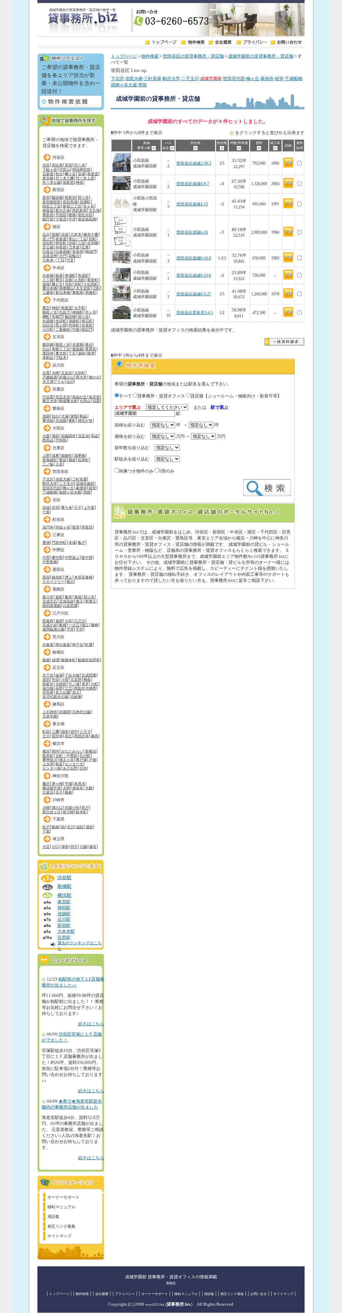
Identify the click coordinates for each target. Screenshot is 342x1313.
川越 (83, 847)
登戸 (85, 808)
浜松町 (47, 243)
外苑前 (60, 247)
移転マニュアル (61, 1207)
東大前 (60, 353)
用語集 (53, 1216)
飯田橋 (57, 197)
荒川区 (58, 636)
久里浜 (47, 792)
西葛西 (47, 621)
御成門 (90, 251)
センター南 (51, 768)
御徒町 (66, 455)
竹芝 (70, 260)
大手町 (79, 308)
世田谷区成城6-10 (192, 232)
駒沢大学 (171, 78)
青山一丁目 (77, 239)
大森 (46, 436)
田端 (46, 507)
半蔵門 (57, 316)
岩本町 (87, 325)
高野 (59, 688)
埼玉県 (58, 839)
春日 (89, 344)
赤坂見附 (49, 256)
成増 (55, 660)
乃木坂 (73, 247)
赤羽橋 (92, 243)
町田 (46, 732)
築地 (46, 284)
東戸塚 (81, 760)
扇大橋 (47, 688)
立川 (46, 736)
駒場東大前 (68, 401)
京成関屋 (88, 675)
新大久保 (62, 210)
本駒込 (47, 357)
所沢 (74, 847)
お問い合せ (258, 1294)
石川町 (85, 756)
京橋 (68, 280)
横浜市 (58, 743)
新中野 (87, 557)
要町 (72, 420)
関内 (55, 751)
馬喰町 (90, 292)
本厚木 (79, 784)
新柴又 (90, 601)
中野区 (58, 549)
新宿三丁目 (72, 206)
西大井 (81, 377)
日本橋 (47, 275)
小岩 (68, 621)
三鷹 (55, 732)
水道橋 (47, 321)
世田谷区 (60, 471)
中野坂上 (72, 557)
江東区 (58, 534)
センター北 (74, 764)
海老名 (77, 788)
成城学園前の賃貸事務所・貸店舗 (260, 56)
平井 (70, 629)
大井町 (79, 373)
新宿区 (58, 189)
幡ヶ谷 (70, 174)
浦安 (89, 827)
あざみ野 (70, 768)
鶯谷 (62, 460)
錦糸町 (57, 577)
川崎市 (58, 800)
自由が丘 (79, 397)
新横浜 (90, 751)
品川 (46, 234)
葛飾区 (58, 589)
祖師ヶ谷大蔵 (124, 85)
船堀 (62, 625)
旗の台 (94, 377)
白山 (46, 349)
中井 (72, 219)
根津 (91, 353)
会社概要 (102, 1294)
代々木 (79, 165)
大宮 (46, 847)
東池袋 (47, 420)
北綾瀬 (75, 697)
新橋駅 (64, 886)
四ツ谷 (83, 197)
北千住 (47, 675)
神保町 (77, 312)
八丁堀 (47, 280)
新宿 (46, 197)
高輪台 (73, 256)
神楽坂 (47, 210)
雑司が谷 (85, 420)
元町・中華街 (66, 756)
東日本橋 (49, 288)
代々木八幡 (64, 178)
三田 (81, 243)
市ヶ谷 (88, 206)
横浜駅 (64, 895)
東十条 (66, 507)
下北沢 (117, 78)
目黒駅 (63, 937)
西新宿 (70, 197)
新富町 (92, 280)
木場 (72, 542)
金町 (59, 597)
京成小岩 (49, 625)
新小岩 (47, 597)
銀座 (59, 275)
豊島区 (58, 408)
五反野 (75, 680)
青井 (85, 684)
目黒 (46, 373)
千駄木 (60, 357)
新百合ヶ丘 (51, 812)
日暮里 (47, 644)
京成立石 (49, 601)
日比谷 (47, 325)
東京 (59, 280)
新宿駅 (63, 925)
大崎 (55, 373)
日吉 (83, 768)
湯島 (81, 353)
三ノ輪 (47, 464)
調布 (64, 732)
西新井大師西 (85, 688)
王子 (77, 507)
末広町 (87, 321)
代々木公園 (51, 182)
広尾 (85, 247)
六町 (94, 684)
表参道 (92, 174)
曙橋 (72, 215)
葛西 (59, 621)
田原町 (83, 460)
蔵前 (72, 460)
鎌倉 (68, 792)
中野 (46, 557)
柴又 (79, 601)
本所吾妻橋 (83, 577)
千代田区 (60, 300)
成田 (79, 827)
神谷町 (60, 243)
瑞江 (85, 625)
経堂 (279, 78)
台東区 (58, 447)
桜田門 (87, 329)
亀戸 (81, 542)
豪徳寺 (267, 78)
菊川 (70, 581)
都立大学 (49, 401)
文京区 (58, 336)
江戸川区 (60, 613)
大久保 (94, 210)
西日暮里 (62, 644)
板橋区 (58, 652)
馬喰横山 (66, 288)
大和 (66, 788)
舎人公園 (62, 692)
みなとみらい (72, 751)
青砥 (77, 597)
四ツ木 (89, 597)
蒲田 (55, 436)
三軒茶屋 (152, 78)
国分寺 (57, 736)
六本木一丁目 (53, 260)
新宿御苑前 (51, 202)
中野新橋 (49, 562)
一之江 (73, 625)
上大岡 (47, 764)
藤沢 (46, 784)
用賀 (142, 85)
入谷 (59, 464)
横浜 (46, 751)
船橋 (55, 827)
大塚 (64, 416)
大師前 (60, 684)
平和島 (60, 440)
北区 (56, 499)
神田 (55, 308)
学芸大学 (62, 397)
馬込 (94, 436)
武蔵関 (64, 712)
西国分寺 (81, 736)
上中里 (89, 507)
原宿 (68, 165)
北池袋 (60, 420)
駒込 (83, 416)
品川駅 (63, 919)
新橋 (55, 234)
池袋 (46, 416)
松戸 (46, 827)
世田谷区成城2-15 (192, 204)
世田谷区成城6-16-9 (193, 258)
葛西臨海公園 (53, 629)
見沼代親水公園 (55, 697)
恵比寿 (57, 165)
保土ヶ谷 (66, 760)
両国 (46, 577)
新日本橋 (62, 292)
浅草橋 (79, 455)
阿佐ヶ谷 (62, 527)
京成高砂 (66, 601)
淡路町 (73, 321)
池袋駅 (63, 914)
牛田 (55, 680)
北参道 (47, 174)
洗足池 (83, 436)
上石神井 (49, 712)
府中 (74, 732)
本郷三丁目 (61, 349)
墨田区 (58, 569)
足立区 (58, 667)
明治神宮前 (81, 169)
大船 (89, 788)
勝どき (57, 284)
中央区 (58, 267)
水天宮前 (83, 288)
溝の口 (57, 808)
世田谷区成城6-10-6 (193, 275)
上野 (46, 455)
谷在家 (47, 692)
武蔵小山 (66, 377)
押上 (68, 577)
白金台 (47, 251)
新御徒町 (49, 460)
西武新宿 (79, 210)
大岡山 (85, 401)
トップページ (124, 56)
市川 (70, 827)
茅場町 (70, 275)
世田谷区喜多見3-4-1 (194, 313)
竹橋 (75, 329)
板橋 (46, 660)
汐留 (72, 243)
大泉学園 (49, 716)
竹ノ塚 (73, 684)
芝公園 (47, 247)
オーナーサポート (63, 1197)
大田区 (58, 428)
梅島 (87, 680)
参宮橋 (47, 178)
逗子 (59, 792)
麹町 (46, 316)
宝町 (96, 288)
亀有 (68, 597)
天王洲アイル (53, 381)
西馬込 (47, 440)
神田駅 (63, 908)
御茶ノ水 (49, 312)
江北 (68, 688)
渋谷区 (58, 157)
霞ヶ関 (60, 325)
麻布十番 (90, 234)
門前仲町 (59, 542)
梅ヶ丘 (252, 78)
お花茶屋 (70, 605)
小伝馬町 (90, 284)
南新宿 (68, 182)
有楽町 (83, 275)
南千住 (77, 644)
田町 (92, 239)
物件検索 (150, 56)
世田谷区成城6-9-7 (192, 184)
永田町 (60, 321)
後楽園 (77, 349)
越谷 (93, 847)
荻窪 (75, 527)
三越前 (47, 292)
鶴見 (59, 764)
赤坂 (64, 234)
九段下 (64, 312)
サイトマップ (59, 1236)
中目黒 (47, 397)
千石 (72, 353)
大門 (62, 256)
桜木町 (47, 756)
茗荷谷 (90, 349)
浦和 (64, 847)
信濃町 (85, 202)
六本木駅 (66, 931)
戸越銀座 (49, 377)
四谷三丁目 (51, 206)
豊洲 (46, 542)
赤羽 (55, 507)
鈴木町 (81, 812)
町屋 (89, 644)
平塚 (68, 784)
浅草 (55, 455)
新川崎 (68, 812)
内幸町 (73, 325)
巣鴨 (74, 416)
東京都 (58, 724)
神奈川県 (60, 776)
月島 (68, 284)
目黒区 (58, 389)
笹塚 (81, 174)
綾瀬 (59, 675)
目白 (55, 416)
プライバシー (125, 1294)
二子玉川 (190, 78)
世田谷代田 (234, 78)
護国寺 (47, 353)
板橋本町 (68, 660)
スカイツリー (53, 581)
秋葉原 (66, 308)
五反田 (66, 373)
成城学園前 (85, 483)
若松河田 (85, 215)
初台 (59, 174)
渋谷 (46, 165)
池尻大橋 (134, 78)
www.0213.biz (154, 1304)
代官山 (64, 169)
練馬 (94, 736)
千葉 (46, 831)
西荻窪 (87, 527)
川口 (55, 847)
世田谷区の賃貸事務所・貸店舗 (193, 56)
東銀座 (77, 292)
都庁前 (47, 219)
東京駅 (63, 902)
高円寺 (47, 527)
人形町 (79, 280)
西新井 (47, 684)
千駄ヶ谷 (49, 169)
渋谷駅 (64, 877)
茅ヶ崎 (57, 784)
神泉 (79, 182)
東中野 (57, 557)
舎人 (75, 692)
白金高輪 (62, 251)
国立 (68, 736)
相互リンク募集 (61, 1226)
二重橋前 (62, 329)
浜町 (77, 284)
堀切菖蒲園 (51, 605)
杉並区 (58, 519)
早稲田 (60, 215)
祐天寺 (94, 397)
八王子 (85, 732)
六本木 (75, 234)
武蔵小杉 (72, 808)
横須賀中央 (51, 788)
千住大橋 (72, 675)
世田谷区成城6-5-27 (193, 294)
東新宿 (47, 215)
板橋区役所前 (89, 660)
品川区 (58, 365)
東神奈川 (49, 760)
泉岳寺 (77, 251)
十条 (46, 512)
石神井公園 (81, 712)
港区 (56, 226)
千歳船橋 (293, 78)
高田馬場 (70, 202)
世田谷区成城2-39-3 (193, 163)
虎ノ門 (47, 239)
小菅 (64, 680)
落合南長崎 (87, 219)
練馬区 (58, 704)
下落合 (60, 219)
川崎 (46, 808)
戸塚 (92, 760)
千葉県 (58, 819)
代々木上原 (85, 178)
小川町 (47, 329)
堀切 (46, 680)
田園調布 (68, 436)
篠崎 (94, 625)
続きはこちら (91, 1024)
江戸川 (79, 621)
